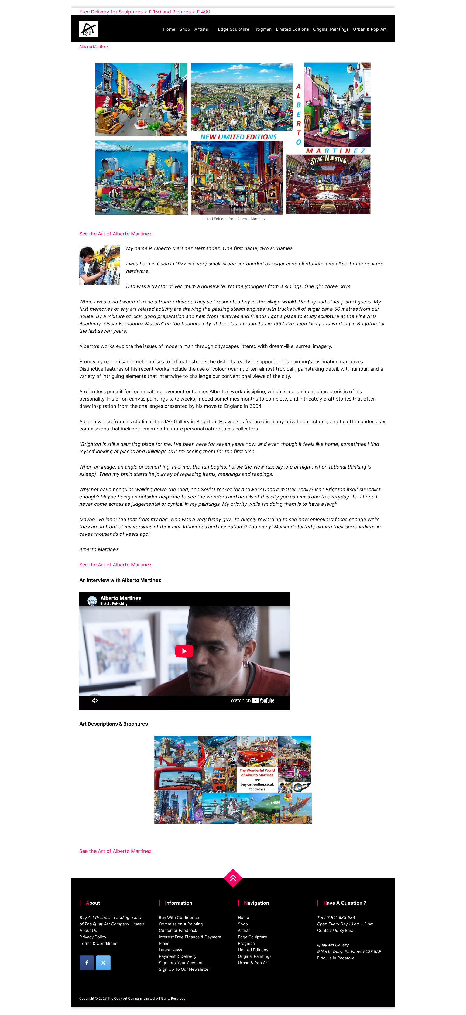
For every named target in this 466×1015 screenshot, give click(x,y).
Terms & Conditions (98, 943)
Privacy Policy (93, 936)
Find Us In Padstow (335, 958)
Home (169, 29)
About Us (88, 930)
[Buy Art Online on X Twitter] (103, 962)
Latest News (170, 949)
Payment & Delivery (177, 956)
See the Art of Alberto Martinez (115, 234)
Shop (185, 29)
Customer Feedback (178, 930)
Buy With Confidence (179, 917)
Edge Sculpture (233, 29)
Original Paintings (331, 29)
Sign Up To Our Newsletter (184, 969)
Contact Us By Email (336, 930)
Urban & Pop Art (370, 29)
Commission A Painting (181, 924)
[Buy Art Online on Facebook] (87, 962)
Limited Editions (292, 29)
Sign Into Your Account (181, 962)
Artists (201, 29)
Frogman (262, 29)
